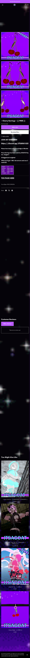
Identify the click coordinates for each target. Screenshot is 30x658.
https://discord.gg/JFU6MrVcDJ (14, 143)
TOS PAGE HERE (7, 178)
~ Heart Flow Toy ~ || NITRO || (15, 587)
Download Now (15, 132)
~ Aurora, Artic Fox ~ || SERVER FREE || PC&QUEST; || (15, 499)
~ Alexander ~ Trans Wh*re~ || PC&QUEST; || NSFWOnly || (15, 543)
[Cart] (28, 4)
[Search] (25, 4)
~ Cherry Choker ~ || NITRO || (15, 630)
